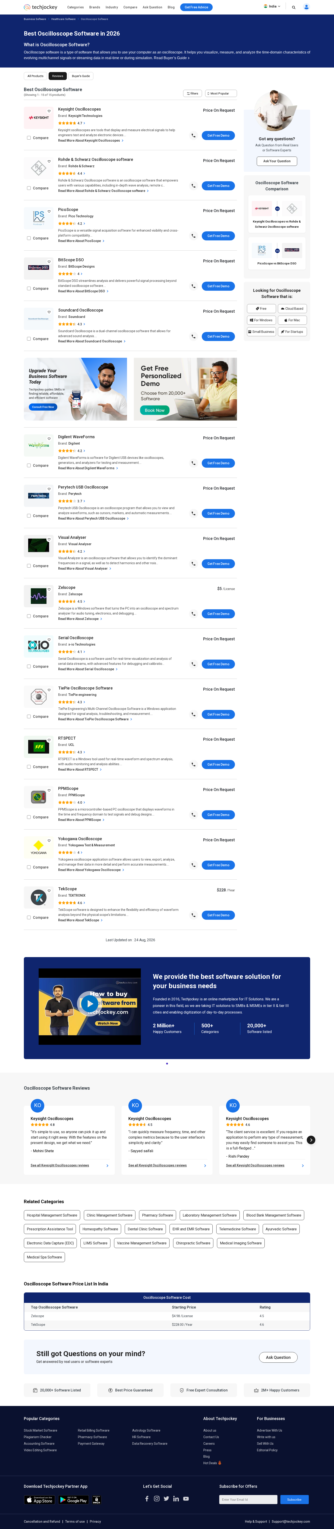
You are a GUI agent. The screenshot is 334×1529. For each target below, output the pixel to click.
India (272, 6)
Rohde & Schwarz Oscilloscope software (95, 159)
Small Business (263, 332)
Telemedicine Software (237, 1229)
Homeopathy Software (100, 1229)
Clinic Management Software (109, 1215)
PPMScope (68, 788)
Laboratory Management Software (210, 1215)
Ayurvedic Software (281, 1229)
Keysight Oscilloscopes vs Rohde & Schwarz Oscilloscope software (277, 224)
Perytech (75, 494)
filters (194, 93)
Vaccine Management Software (142, 1243)
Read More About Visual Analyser (83, 568)
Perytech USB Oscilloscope (83, 487)
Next (311, 1140)
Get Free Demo (218, 135)
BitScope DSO (71, 259)
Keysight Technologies (85, 116)
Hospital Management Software (52, 1215)
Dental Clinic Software (145, 1229)
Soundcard (76, 317)
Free (263, 308)
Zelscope (66, 587)
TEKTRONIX (76, 895)
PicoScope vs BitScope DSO (276, 263)
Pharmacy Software (157, 1215)
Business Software (35, 19)
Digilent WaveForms (76, 436)
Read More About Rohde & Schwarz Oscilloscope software (102, 191)
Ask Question (152, 7)
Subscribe (294, 1499)
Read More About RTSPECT (78, 769)
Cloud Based (294, 308)
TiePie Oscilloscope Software (85, 688)
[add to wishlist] (49, 111)
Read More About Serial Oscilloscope (86, 669)
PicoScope (68, 209)
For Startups (294, 332)
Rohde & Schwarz (81, 166)
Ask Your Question (277, 161)
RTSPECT (67, 738)
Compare (130, 7)
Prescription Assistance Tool (50, 1229)
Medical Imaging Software (241, 1243)
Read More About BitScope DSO (82, 291)
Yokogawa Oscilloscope (80, 838)
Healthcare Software (63, 19)
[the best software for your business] (40, 9)
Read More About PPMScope (80, 820)
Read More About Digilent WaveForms (86, 468)
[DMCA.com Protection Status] (96, 1503)
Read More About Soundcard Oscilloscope (90, 341)
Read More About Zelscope (78, 619)
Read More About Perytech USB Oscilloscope (92, 518)
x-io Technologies (81, 644)
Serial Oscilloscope (75, 637)
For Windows (263, 320)
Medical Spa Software (44, 1257)
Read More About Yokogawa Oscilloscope (89, 870)
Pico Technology (80, 216)
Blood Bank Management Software (273, 1215)
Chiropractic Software (193, 1243)
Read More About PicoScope (80, 241)
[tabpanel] (167, 1008)
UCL (71, 745)
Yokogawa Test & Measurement (91, 845)
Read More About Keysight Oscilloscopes (89, 140)
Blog (171, 7)
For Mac (294, 320)
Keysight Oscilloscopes (79, 109)
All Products (35, 76)
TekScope (67, 888)
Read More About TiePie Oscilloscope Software (93, 719)
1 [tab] (167, 1062)
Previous (23, 1140)
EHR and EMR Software (191, 1229)
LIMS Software (95, 1243)
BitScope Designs (81, 266)
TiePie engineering (82, 695)
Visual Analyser (72, 537)
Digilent (74, 443)
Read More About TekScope (79, 920)
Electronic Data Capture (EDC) (50, 1243)
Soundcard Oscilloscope (80, 310)
